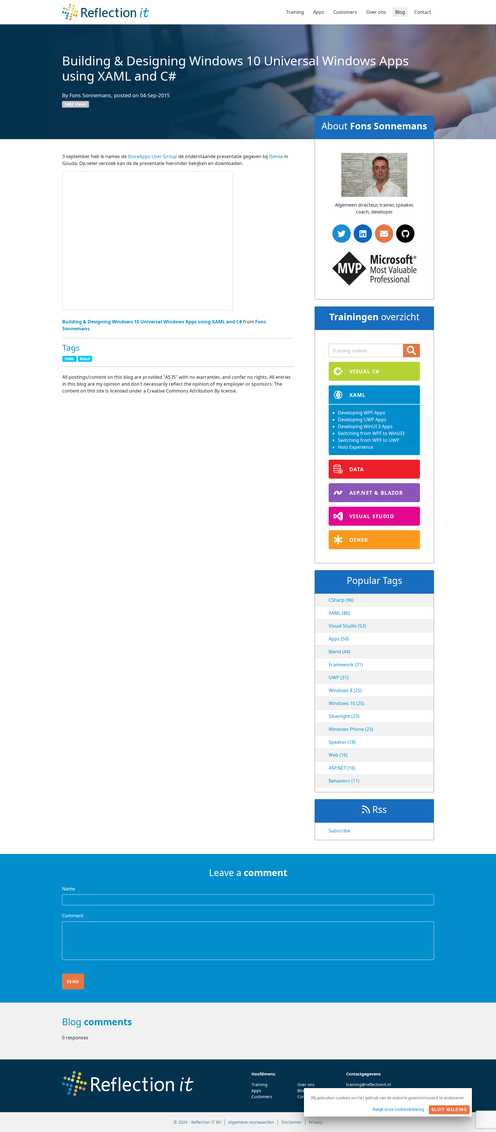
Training (295, 12)
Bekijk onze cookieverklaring (398, 1109)
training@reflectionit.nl (368, 1084)
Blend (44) (339, 651)
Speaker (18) (342, 742)
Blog (400, 12)
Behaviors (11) (344, 781)
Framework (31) (346, 664)
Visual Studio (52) (347, 626)
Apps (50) (339, 639)
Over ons (376, 12)
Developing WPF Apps (361, 412)
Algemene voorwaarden (251, 1122)
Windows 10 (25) (346, 703)
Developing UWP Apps (362, 419)
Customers (345, 12)
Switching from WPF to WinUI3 (371, 433)
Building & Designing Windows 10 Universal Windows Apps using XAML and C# (152, 322)
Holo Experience (355, 447)
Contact (422, 12)
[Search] (411, 350)
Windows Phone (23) (351, 729)
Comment (73, 915)
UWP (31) (338, 677)
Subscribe (339, 831)
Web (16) (338, 755)
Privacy (315, 1122)
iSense (276, 156)
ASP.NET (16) (342, 768)
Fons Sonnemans (90, 95)
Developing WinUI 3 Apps (365, 426)
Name (68, 889)
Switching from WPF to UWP (368, 440)
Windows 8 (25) (345, 690)
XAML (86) (339, 613)
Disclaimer (291, 1122)
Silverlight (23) (344, 716)
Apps (318, 12)
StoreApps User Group (153, 156)
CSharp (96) (341, 600)
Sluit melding (449, 1109)
